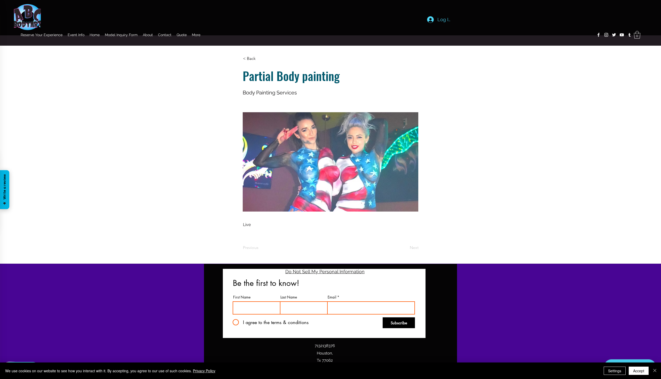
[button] (637, 35)
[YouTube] (621, 34)
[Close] (655, 371)
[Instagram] (606, 34)
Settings (614, 370)
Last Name (288, 297)
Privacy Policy (204, 370)
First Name (241, 297)
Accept (638, 370)
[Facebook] (598, 34)
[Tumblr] (629, 34)
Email (332, 297)
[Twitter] (614, 34)
